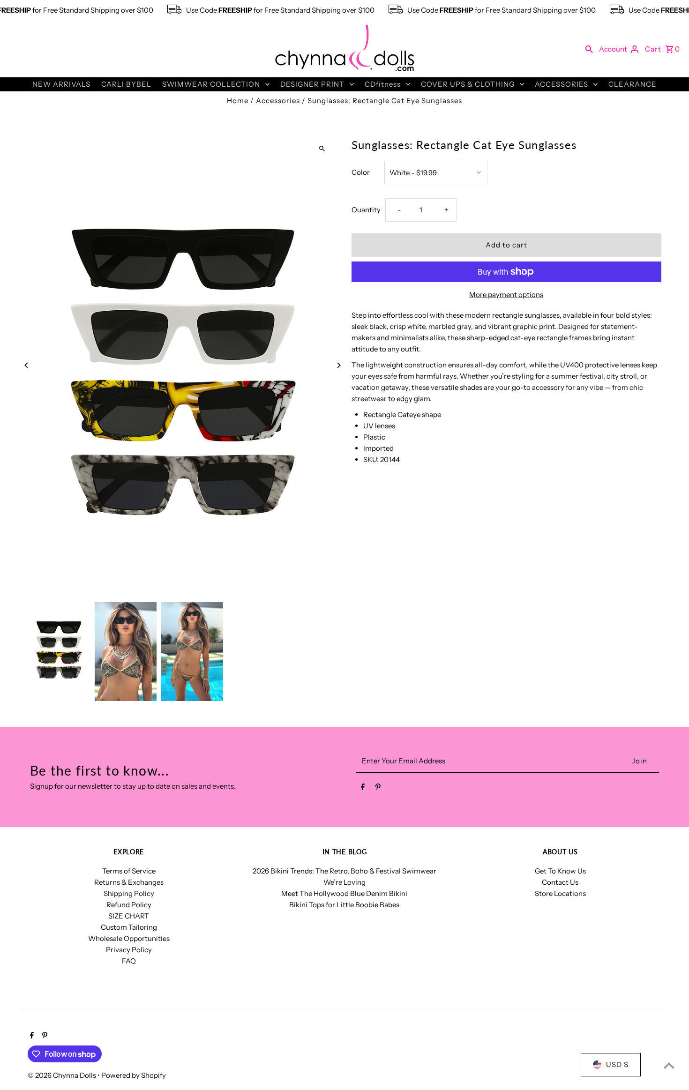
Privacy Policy (129, 949)
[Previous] (26, 365)
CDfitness (383, 84)
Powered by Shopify (133, 1075)
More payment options (506, 294)
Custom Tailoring (129, 927)
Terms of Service (129, 870)
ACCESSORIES (561, 84)
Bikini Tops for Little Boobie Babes (344, 904)
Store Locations (560, 893)
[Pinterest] (378, 788)
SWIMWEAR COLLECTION (211, 84)
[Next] (338, 365)
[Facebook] (363, 788)
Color (361, 172)
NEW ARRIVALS (61, 84)
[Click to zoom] (322, 148)
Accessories (278, 100)
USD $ (617, 1064)
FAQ (129, 960)
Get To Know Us (560, 870)
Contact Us (560, 882)
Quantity (366, 209)
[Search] (589, 49)
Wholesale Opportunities (129, 938)
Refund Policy (128, 904)
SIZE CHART (128, 915)
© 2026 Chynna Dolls (62, 1075)
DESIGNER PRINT (312, 84)
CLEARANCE (632, 84)
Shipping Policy (129, 893)
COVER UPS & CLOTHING (468, 84)
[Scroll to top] (669, 1065)
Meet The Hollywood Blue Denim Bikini (344, 893)
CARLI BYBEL (126, 84)
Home (237, 100)
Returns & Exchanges (129, 882)
